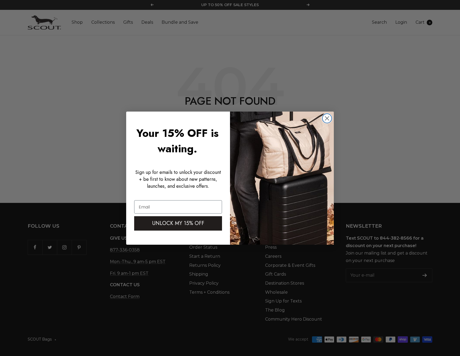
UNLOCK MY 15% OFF (178, 223)
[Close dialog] (327, 118)
